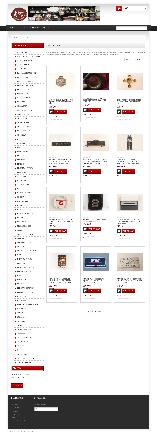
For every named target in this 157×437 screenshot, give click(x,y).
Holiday (20, 189)
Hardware (21, 180)
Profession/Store (25, 292)
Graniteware (23, 185)
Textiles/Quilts (24, 338)
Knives (20, 205)
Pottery (20, 284)
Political (21, 276)
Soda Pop (21, 317)
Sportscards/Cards (25, 329)
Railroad (21, 300)
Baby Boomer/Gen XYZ (26, 73)
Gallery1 (15, 404)
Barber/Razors (23, 77)
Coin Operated (23, 118)
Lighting (21, 218)
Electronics (22, 151)
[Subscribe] (57, 409)
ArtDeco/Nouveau (25, 60)
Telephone (22, 333)
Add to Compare (56, 119)
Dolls (20, 147)
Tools (20, 350)
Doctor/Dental (24, 143)
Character (22, 106)
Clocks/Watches (24, 114)
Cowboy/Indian (23, 131)
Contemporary (23, 127)
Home (12, 28)
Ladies (20, 209)
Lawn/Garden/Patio (25, 213)
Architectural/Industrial (29, 56)
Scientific (21, 313)
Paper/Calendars (24, 259)
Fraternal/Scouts (25, 168)
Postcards (22, 280)
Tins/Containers (24, 342)
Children (21, 102)
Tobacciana (22, 346)
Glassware (22, 176)
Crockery (21, 135)
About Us (15, 414)
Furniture (21, 172)
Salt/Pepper (22, 309)
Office (20, 255)
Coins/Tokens (23, 122)
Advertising (25, 37)
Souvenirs (21, 321)
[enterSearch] (145, 28)
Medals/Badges (24, 226)
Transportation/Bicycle (28, 358)
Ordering (22, 28)
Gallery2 (15, 408)
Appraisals (46, 28)
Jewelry (20, 197)
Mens (19, 230)
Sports (20, 325)
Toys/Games (22, 354)
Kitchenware (23, 201)
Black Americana (25, 81)
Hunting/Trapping (25, 193)
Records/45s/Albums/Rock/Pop (29, 304)
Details (52, 116)
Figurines (21, 156)
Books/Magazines (25, 85)
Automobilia (23, 69)
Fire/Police (22, 160)
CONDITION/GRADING (19, 417)
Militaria (21, 238)
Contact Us (34, 28)
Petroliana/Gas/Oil (25, 267)
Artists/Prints (23, 65)
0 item (19, 374)
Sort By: (128, 59)
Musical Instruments (26, 251)
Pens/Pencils (22, 263)
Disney (20, 139)
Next (100, 312)
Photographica (24, 271)
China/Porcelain (24, 110)
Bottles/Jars (23, 89)
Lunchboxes (22, 222)
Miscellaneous (24, 242)
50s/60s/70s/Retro (24, 362)
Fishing (20, 164)
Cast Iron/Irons (24, 98)
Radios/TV (21, 296)
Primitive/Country (25, 288)
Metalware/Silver (25, 234)
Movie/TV (21, 247)
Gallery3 (15, 411)
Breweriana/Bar (24, 94)
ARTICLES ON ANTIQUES (20, 421)
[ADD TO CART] (59, 109)
